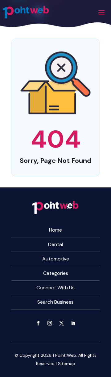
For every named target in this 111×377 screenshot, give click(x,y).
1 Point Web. (65, 355)
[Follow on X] (61, 323)
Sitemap (66, 363)
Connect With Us (55, 287)
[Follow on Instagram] (49, 323)
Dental (55, 244)
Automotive (55, 259)
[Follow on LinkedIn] (73, 323)
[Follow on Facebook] (38, 323)
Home (55, 230)
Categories (55, 273)
